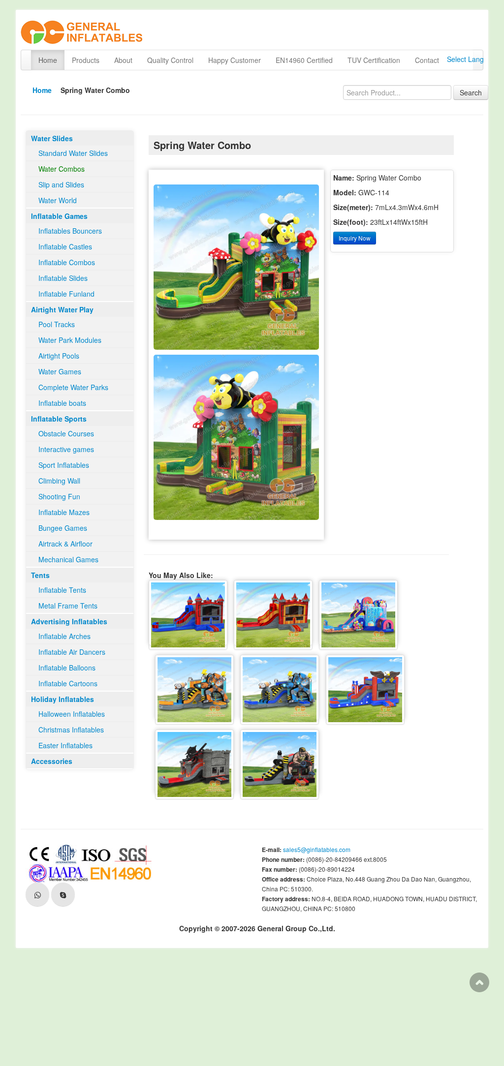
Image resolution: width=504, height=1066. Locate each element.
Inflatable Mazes (64, 512)
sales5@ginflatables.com (316, 849)
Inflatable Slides (63, 278)
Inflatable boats (62, 403)
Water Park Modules (69, 340)
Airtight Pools (58, 356)
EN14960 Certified (304, 60)
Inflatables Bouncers (70, 231)
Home (47, 60)
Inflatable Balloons (66, 667)
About (123, 60)
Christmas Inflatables (71, 729)
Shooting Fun (59, 496)
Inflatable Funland (66, 294)
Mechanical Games (68, 559)
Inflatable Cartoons (67, 683)
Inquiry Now (355, 238)
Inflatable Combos (66, 262)
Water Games (59, 371)
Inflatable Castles (65, 246)
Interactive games (66, 449)
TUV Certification (373, 60)
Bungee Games (62, 528)
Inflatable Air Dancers (71, 652)
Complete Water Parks (73, 387)
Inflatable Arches (64, 636)
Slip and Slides (61, 184)
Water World (57, 200)
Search (471, 92)
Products (85, 60)
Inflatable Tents (62, 590)
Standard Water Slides (73, 153)
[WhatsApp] (37, 894)
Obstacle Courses (66, 433)
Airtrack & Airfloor (65, 543)
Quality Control (170, 60)
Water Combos (61, 169)
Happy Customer (234, 60)
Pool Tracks (56, 324)
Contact (427, 60)
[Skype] (63, 894)
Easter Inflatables (65, 745)
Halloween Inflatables (71, 714)
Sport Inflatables (63, 465)
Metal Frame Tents (67, 605)
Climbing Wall (59, 481)
